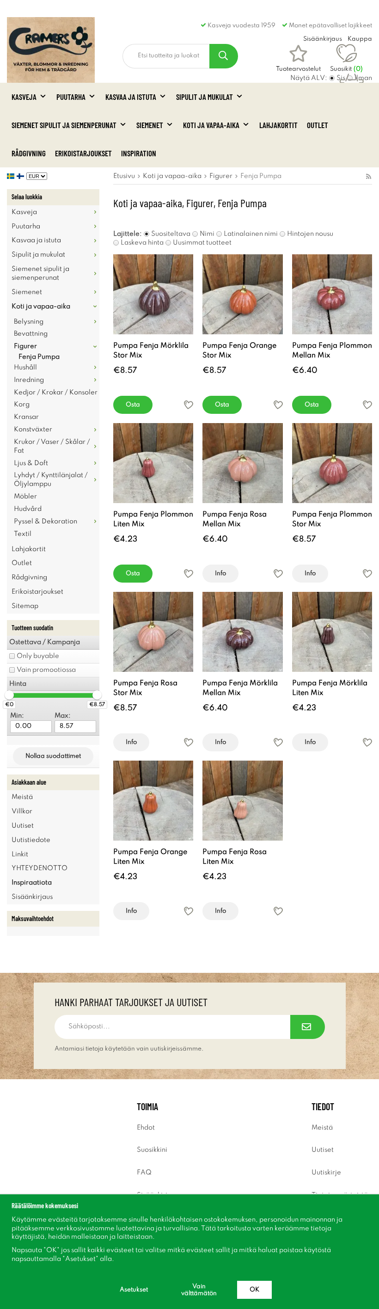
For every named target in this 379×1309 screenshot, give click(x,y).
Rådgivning (29, 153)
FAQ (144, 1172)
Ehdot (146, 1128)
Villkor (22, 811)
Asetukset (134, 1290)
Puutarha (71, 96)
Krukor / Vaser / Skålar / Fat (52, 446)
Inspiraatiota (32, 882)
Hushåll (25, 367)
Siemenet (149, 124)
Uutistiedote (31, 840)
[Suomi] (21, 176)
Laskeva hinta (142, 243)
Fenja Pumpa (39, 357)
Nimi (207, 234)
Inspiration (138, 153)
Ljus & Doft (31, 463)
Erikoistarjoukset (83, 153)
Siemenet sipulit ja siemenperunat (64, 124)
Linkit (20, 854)
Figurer (25, 346)
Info (220, 574)
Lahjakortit (278, 124)
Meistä (22, 797)
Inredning (29, 380)
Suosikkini (152, 1150)
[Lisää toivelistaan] (188, 404)
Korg (22, 404)
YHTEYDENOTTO (39, 868)
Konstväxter (33, 429)
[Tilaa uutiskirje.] (307, 1027)
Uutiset (23, 826)
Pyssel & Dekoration (45, 521)
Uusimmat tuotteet (202, 243)
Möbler (25, 496)
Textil (22, 534)
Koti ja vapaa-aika (211, 124)
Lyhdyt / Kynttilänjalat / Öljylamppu (51, 479)
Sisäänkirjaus (32, 897)
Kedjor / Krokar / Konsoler (56, 392)
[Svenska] (12, 176)
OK (254, 1290)
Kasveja (24, 96)
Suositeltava (170, 234)
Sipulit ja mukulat (204, 96)
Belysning (28, 322)
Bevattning (31, 334)
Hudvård (28, 509)
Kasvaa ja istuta (130, 96)
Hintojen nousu (310, 234)
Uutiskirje (326, 1172)
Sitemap (25, 606)
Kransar (26, 417)
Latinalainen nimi (251, 234)
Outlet (317, 124)
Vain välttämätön (199, 1290)
